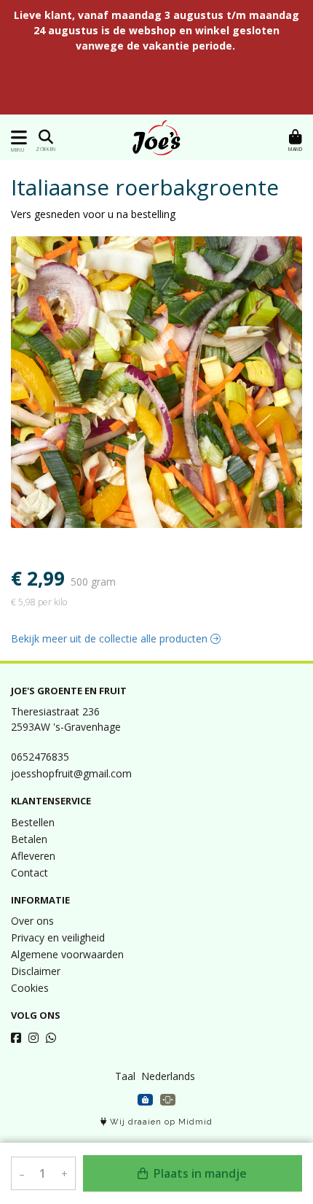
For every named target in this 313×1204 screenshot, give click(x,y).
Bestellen (33, 822)
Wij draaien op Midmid (160, 1122)
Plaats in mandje (199, 1173)
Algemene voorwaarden (67, 954)
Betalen (29, 839)
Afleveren (33, 856)
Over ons (32, 921)
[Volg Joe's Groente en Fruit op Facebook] (16, 1038)
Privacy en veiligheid (58, 937)
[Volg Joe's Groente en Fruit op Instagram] (33, 1038)
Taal (125, 1076)
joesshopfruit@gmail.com (71, 773)
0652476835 (40, 757)
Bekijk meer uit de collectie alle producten (110, 638)
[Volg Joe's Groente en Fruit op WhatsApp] (51, 1038)
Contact (29, 872)
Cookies (30, 988)
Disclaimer (35, 971)
